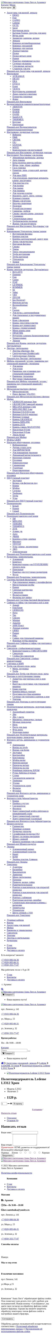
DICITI (15, 79)
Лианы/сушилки (20, 51)
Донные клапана (20, 628)
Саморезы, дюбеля (21, 211)
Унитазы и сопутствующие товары (23, 676)
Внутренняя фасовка (22, 234)
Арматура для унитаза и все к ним (29, 679)
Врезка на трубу (20, 747)
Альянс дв (17, 531)
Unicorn (16, 618)
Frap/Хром (17, 607)
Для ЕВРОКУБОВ (21, 450)
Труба (15, 496)
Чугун (15, 574)
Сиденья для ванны (21, 63)
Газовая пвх (18, 826)
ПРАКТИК (17, 333)
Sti (13, 290)
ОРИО (15, 630)
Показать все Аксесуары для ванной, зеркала (28, 71)
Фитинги (16, 808)
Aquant (15, 605)
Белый (15, 506)
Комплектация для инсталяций (27, 150)
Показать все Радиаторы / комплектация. (26, 577)
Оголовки (17, 460)
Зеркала (16, 40)
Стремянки (17, 216)
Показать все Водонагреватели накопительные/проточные (22, 128)
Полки (15, 53)
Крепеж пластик (20, 236)
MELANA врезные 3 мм (24, 407)
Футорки (16, 790)
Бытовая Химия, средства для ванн (29, 33)
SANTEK (17, 145)
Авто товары (18, 160)
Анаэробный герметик (23, 712)
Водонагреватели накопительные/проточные (28, 104)
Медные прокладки (21, 722)
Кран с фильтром (20, 320)
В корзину (18, 1104)
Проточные (17, 124)
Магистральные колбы (23, 585)
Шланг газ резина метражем (26, 836)
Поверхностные (20, 462)
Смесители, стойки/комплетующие (24, 648)
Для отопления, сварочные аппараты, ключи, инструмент (30, 179)
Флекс (15, 99)
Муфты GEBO (14, 440)
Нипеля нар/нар (20, 763)
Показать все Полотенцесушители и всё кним (29, 554)
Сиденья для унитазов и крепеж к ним (30, 696)
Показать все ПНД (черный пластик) (24, 501)
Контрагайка (18, 755)
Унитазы (16, 699)
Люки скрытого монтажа (24, 94)
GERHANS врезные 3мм (24, 401)
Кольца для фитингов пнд (24, 483)
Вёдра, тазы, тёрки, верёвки (25, 165)
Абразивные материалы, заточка (28, 157)
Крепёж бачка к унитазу (24, 691)
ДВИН (15, 536)
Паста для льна (19, 727)
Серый (15, 511)
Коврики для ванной (22, 45)
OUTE (15, 25)
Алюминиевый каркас (23, 849)
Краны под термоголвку (24, 325)
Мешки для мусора (21, 201)
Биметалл (17, 562)
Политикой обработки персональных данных (19, 1327)
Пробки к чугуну (20, 803)
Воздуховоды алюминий (24, 91)
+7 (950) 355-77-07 (10, 965)
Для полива (18, 185)
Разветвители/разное (22, 885)
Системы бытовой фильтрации (22, 579)
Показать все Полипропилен (20, 513)
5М (14, 518)
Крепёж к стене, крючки (24, 539)
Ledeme (16, 23)
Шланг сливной (20, 839)
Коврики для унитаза (22, 48)
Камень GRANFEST (22, 419)
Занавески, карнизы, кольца (25, 38)
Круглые (16, 122)
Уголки (16, 783)
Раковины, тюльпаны (22, 376)
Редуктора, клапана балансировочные (30, 335)
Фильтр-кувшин (20, 595)
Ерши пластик (19, 689)
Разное (15, 58)
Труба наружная (20, 257)
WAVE (15, 147)
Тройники (17, 493)
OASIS (15, 114)
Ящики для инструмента (24, 223)
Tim (14, 615)
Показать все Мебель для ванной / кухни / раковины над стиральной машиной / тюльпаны (27, 384)
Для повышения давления (24, 452)
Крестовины (18, 757)
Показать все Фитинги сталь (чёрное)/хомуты (29, 821)
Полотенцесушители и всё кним (22, 516)
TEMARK (17, 524)
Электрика (12, 864)
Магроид (16, 541)
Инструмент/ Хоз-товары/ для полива (25, 155)
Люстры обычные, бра (23, 351)
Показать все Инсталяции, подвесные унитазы (29, 152)
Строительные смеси (22, 218)
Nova (14, 612)
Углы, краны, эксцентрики (25, 546)
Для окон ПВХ (19, 175)
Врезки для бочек (20, 750)
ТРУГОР (16, 544)
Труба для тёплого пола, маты (21, 666)
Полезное (17, 206)
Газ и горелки (19, 168)
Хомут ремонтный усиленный (27, 818)
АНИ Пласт (18, 625)
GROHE (16, 140)
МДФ (15, 857)
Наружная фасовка (21, 244)
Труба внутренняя (21, 254)
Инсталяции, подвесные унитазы (23, 132)
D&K (15, 137)
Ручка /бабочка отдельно (24, 773)
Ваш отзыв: (6, 1145)
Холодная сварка (20, 732)
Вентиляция (13, 73)
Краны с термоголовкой (24, 328)
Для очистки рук (20, 183)
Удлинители (18, 910)
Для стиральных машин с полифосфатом (32, 582)
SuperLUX (17, 117)
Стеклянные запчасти (22, 66)
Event (15, 86)
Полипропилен (14, 503)
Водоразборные (20, 305)
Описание (12, 1118)
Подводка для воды (21, 831)
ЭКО (14, 549)
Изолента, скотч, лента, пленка (27, 196)
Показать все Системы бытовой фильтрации (28, 600)
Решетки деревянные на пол (26, 61)
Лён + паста (18, 717)
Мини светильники (21, 877)
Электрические (19, 551)
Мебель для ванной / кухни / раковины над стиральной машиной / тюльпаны (27, 362)
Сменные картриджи (22, 590)
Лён (14, 714)
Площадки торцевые (22, 96)
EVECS (16, 84)
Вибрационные (19, 445)
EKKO (15, 15)
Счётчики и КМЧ (15, 663)
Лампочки (17, 874)
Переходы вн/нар (20, 765)
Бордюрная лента (20, 30)
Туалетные (17, 468)
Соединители (18, 806)
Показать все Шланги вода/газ (21, 844)
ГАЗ (14, 307)
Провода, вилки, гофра (23, 882)
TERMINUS (18, 526)
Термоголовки (19, 338)
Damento (16, 274)
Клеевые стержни (21, 198)
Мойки (10, 399)
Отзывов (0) (12, 1120)
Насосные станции (21, 457)
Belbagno (16, 134)
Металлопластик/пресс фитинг (22, 389)
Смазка (15, 246)
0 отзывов (37, 1109)
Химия (15, 262)
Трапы (15, 249)
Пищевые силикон (21, 829)
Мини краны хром (21, 330)
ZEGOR (16, 297)
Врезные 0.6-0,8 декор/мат (25, 414)
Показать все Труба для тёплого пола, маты (28, 674)
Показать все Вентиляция (19, 101)
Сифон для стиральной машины (27, 638)
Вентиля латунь (20, 302)
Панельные (17, 569)
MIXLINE (17, 521)
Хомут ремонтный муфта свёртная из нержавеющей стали (30, 812)
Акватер (16, 623)
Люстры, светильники (17, 348)
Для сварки (17, 188)
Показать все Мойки (17, 437)
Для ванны (17, 366)
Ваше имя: (6, 1132)
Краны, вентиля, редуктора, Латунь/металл (27, 269)
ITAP (14, 282)
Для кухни (17, 368)
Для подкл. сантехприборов (25, 312)
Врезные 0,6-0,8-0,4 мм (23, 412)
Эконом (16, 340)
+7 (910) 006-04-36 (10, 960)
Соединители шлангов (23, 778)
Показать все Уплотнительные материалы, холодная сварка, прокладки (27, 736)
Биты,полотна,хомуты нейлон (26, 162)
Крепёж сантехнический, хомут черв (30, 239)
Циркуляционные (21, 470)
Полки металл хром (21, 56)
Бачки (15, 681)
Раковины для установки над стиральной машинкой (26, 372)
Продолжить (7, 1155)
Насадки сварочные (22, 203)
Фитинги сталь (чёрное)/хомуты (22, 798)
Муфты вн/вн (18, 760)
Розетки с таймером (22, 897)
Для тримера (18, 190)
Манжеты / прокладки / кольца (27, 719)
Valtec (15, 292)
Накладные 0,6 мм (21, 429)
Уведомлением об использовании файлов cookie (21, 1330)
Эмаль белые (18, 435)
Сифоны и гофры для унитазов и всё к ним (27, 602)
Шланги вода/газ (15, 824)
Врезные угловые (20, 417)
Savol (15, 28)
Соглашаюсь (7, 1319)
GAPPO (16, 20)
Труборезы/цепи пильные (24, 221)
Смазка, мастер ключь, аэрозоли (27, 213)
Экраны (10, 846)
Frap (14, 18)
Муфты (16, 488)
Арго (14, 534)
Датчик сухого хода (21, 447)
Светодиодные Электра (23, 356)
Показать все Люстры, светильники (24, 358)
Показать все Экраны (17, 862)
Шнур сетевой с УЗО (22, 913)
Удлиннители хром (21, 785)
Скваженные (18, 465)
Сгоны (15, 775)
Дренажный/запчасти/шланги (26, 455)
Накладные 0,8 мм (21, 432)
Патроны (16, 879)
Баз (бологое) (18, 300)
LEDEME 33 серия (10, 1065)
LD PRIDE (17, 284)
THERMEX (18, 119)
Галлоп (15, 310)
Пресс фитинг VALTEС (23, 394)
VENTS (16, 89)
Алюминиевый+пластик (24, 851)
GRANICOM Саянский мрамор (27, 404)
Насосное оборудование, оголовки (23, 442)
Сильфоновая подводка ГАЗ (25, 834)
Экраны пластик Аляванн (24, 859)
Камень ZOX (18, 424)
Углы (14, 498)
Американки (18, 745)
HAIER (16, 112)
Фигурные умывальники (24, 379)
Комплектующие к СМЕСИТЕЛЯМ (29, 651)
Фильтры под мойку (22, 597)
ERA (14, 81)
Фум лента (17, 729)
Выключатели (19, 872)
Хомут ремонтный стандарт (25, 816)
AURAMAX (18, 76)
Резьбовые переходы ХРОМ (25, 770)
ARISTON (17, 107)
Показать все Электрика (18, 915)
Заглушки (17, 480)
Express (16, 109)
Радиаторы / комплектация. (20, 557)
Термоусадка (18, 907)
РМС (14, 635)
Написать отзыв (9, 1113)
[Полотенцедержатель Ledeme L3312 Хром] (28, 1073)
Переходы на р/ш (20, 768)
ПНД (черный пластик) (18, 478)
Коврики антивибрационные (26, 43)
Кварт (15, 854)
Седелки (16, 490)
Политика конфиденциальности (16, 1173)
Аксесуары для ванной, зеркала (22, 12)
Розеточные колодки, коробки (26, 900)
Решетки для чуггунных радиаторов (29, 572)
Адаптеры (17, 867)
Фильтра (16, 788)
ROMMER (17, 287)
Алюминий (17, 559)
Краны (15, 485)
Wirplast (16, 620)
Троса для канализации (23, 251)
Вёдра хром (18, 35)
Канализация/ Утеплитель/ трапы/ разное (26, 231)
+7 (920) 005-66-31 (10, 962)
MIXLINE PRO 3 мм (22, 409)
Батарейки (17, 869)
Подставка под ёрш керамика (26, 694)
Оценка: (5, 1153)
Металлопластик (20, 391)
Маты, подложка (20, 668)
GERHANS (17, 610)
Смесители (17, 592)
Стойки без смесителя (23, 656)
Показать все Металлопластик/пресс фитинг (28, 396)
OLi (14, 142)
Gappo (15, 279)
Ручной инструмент (22, 208)
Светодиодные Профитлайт (25, 353)
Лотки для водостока (22, 241)
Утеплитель (18, 259)
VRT (14, 295)
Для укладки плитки (22, 193)
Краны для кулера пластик (25, 323)
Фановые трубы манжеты (24, 640)
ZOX (14, 529)
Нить (14, 724)
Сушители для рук (21, 68)
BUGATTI (17, 272)
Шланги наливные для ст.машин (28, 841)
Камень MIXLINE (21, 422)
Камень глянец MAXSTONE (26, 427)
